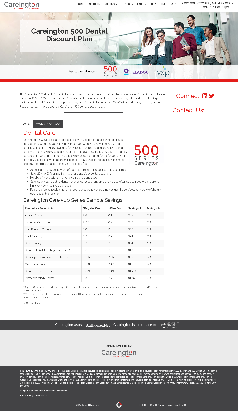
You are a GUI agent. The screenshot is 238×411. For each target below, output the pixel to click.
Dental (26, 123)
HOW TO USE (158, 4)
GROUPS (110, 4)
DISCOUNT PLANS (133, 4)
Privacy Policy (26, 395)
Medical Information (48, 123)
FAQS (174, 4)
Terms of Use (40, 395)
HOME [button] (79, 4)
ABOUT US (94, 4)
